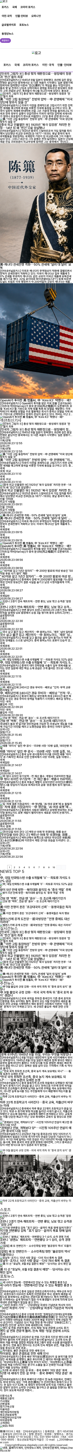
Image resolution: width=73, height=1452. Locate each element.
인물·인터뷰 (21, 16)
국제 (14, 7)
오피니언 (36, 16)
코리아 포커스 (27, 7)
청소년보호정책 (8, 1414)
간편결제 (5, 1404)
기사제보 (5, 1401)
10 (54, 867)
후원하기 (5, 40)
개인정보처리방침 (9, 1412)
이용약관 (5, 1409)
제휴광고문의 (7, 1398)
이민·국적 (7, 16)
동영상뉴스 (8, 33)
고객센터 (5, 1423)
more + (4, 1213)
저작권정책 (6, 1420)
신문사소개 (6, 1395)
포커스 (5, 7)
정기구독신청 (7, 1406)
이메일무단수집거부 (10, 1417)
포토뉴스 (24, 24)
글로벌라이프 (9, 24)
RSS (11, 1425)
